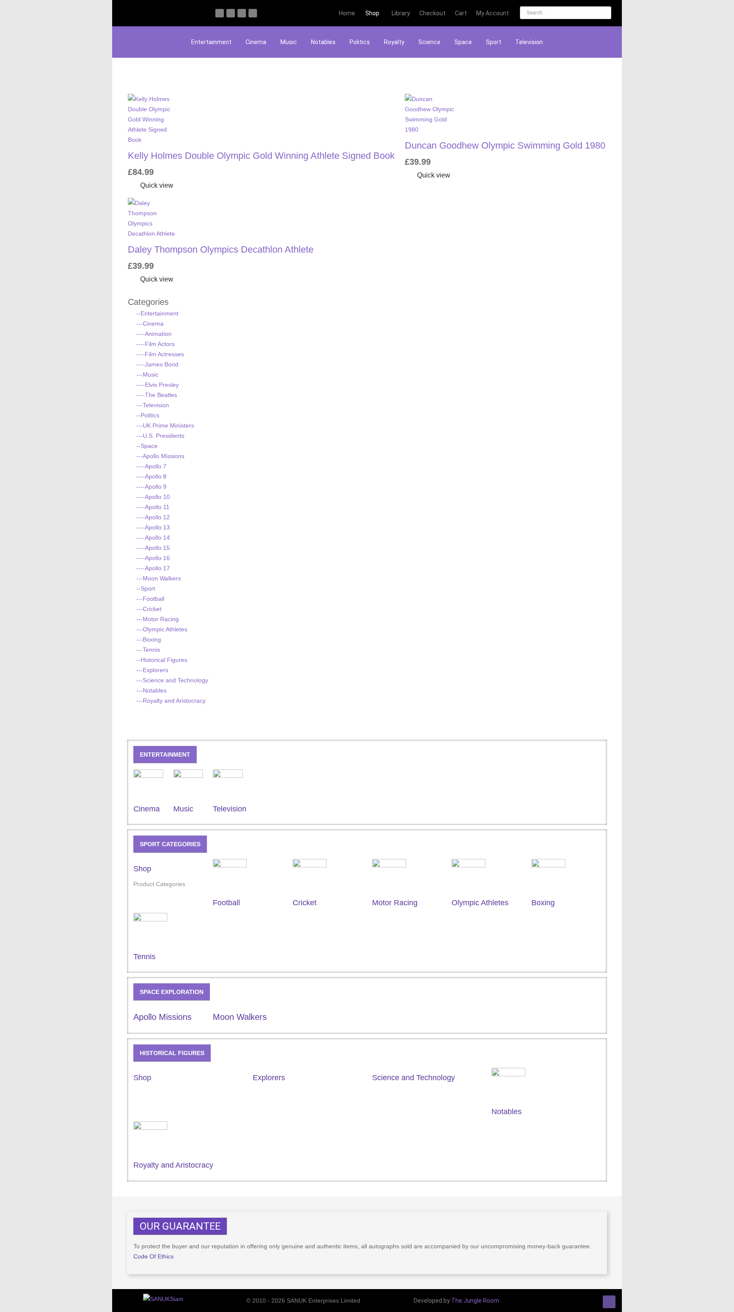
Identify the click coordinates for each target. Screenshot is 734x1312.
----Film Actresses (160, 354)
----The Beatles (156, 394)
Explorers (269, 1077)
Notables (323, 42)
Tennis (144, 956)
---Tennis (148, 649)
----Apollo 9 (151, 486)
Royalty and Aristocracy (173, 1165)
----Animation (154, 333)
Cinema (256, 42)
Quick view (155, 185)
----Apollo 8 (151, 476)
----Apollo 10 (153, 496)
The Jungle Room (475, 1300)
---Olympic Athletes (161, 629)
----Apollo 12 (153, 517)
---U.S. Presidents (160, 435)
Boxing (543, 902)
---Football (150, 598)
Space (463, 42)
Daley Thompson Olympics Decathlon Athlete (220, 249)
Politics (360, 42)
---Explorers (152, 670)
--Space (147, 445)
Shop (142, 868)
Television (529, 42)
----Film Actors (155, 344)
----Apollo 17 (153, 568)
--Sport (145, 588)
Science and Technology (413, 1077)
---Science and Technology (172, 680)
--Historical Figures (161, 659)
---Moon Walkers (158, 578)
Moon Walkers (240, 1017)
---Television (152, 405)
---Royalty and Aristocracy (171, 700)
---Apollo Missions (160, 456)
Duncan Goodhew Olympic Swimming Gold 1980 (505, 145)
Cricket (304, 902)
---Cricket (148, 608)
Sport (493, 42)
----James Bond (157, 364)
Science (429, 42)
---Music (147, 374)
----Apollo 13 (153, 527)
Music (288, 42)
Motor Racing (395, 902)
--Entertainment (157, 313)
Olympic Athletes (480, 902)
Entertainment (211, 42)
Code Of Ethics (153, 1256)
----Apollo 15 (153, 547)
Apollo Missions (162, 1017)
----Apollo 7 (151, 466)
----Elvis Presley (157, 384)
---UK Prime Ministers (165, 425)
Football (226, 902)
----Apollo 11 (152, 507)
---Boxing (148, 639)
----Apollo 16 (153, 558)
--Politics (147, 415)
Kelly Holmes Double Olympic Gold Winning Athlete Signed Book (261, 155)
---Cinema (150, 323)
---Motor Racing (157, 619)
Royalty (394, 42)
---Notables (151, 690)
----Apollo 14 (153, 537)
